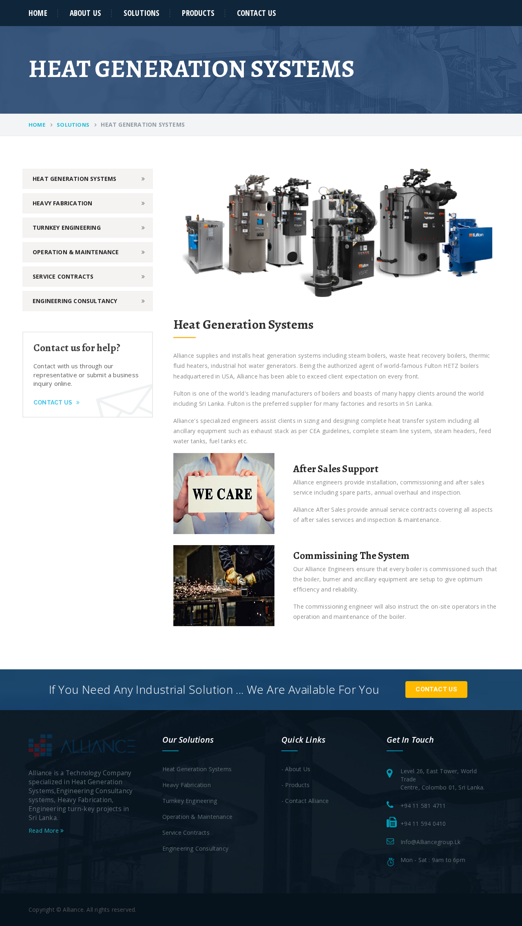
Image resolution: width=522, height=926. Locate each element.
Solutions (142, 13)
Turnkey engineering (67, 227)
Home (38, 13)
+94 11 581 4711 (423, 805)
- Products (295, 785)
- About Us (295, 769)
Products (198, 13)
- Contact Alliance (305, 801)
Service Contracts (63, 276)
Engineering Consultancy (75, 301)
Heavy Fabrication (62, 203)
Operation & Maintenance (76, 252)
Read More (44, 830)
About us (86, 13)
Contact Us (256, 13)
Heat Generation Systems (75, 179)
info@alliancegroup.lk (430, 842)
